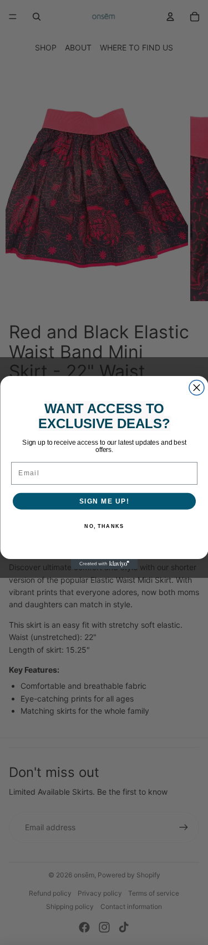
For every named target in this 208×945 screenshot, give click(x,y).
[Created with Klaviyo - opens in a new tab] (104, 564)
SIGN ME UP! (104, 501)
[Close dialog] (196, 387)
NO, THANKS (104, 527)
